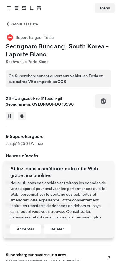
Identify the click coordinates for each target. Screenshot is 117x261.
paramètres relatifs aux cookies (38, 217)
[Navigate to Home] (23, 8)
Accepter (25, 229)
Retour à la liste (24, 24)
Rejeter (57, 229)
